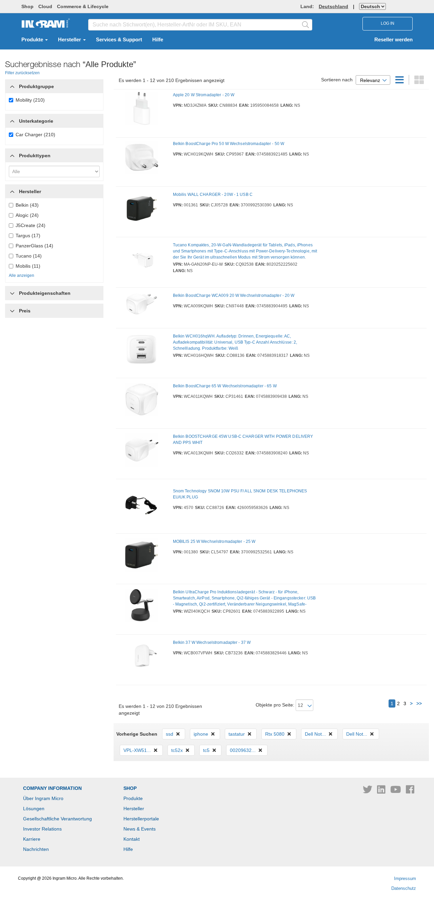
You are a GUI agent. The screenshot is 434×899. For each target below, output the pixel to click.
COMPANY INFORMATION (52, 788)
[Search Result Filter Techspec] (12, 291)
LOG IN (387, 23)
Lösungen (33, 808)
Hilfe (157, 39)
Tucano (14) (29, 256)
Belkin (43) (27, 205)
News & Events (139, 829)
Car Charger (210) (35, 134)
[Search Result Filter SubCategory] (12, 121)
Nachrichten (36, 849)
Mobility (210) (30, 100)
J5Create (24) (30, 225)
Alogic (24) (27, 215)
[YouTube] (396, 791)
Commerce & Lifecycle (82, 6)
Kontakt (131, 839)
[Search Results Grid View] (419, 81)
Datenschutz (403, 888)
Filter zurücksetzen (22, 72)
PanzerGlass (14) (34, 245)
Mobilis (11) (28, 266)
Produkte (32, 39)
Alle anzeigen (21, 275)
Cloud (45, 6)
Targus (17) (28, 235)
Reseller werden (393, 39)
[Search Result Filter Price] (12, 310)
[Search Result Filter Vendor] (12, 189)
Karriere (31, 839)
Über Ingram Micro (43, 798)
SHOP (130, 788)
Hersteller (70, 39)
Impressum (405, 878)
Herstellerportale (141, 818)
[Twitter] (368, 791)
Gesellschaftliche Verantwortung (57, 818)
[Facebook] (410, 791)
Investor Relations (42, 829)
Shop (27, 6)
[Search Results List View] (400, 81)
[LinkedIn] (382, 791)
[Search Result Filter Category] (12, 84)
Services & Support (119, 39)
